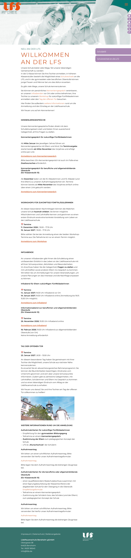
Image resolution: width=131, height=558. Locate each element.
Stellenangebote (53, 534)
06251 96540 (30, 548)
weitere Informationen (54, 103)
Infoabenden (37, 93)
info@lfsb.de (26, 551)
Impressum (26, 534)
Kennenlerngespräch (56, 91)
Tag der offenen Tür (48, 99)
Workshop (43, 96)
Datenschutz (38, 534)
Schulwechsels (67, 76)
